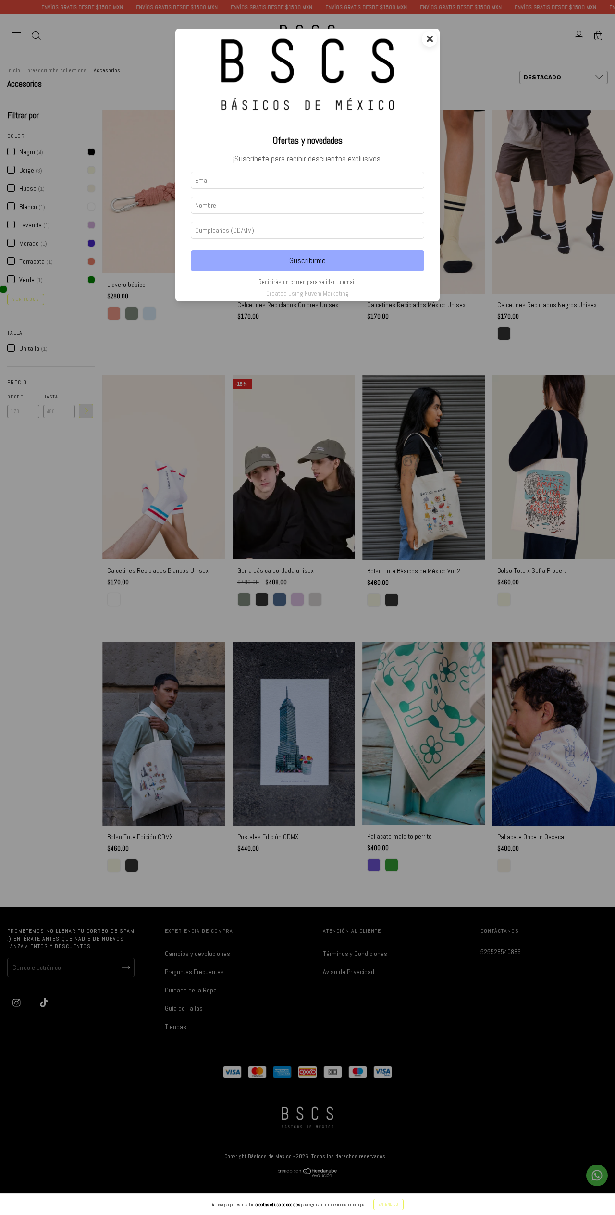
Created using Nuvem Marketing (307, 293)
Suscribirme (307, 261)
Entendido (388, 1204)
